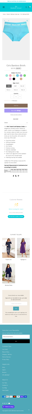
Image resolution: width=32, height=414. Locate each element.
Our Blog (4, 387)
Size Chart (15, 118)
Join (16, 308)
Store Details (5, 390)
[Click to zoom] (27, 20)
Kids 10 (22, 86)
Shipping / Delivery (7, 354)
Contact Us (5, 385)
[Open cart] (29, 7)
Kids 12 (16, 89)
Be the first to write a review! (16, 216)
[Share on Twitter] (16, 176)
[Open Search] (26, 7)
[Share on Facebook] (13, 176)
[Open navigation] (3, 7)
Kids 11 (8, 89)
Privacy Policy (5, 359)
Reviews (4, 372)
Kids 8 (9, 86)
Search (4, 369)
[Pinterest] (7, 403)
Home (4, 14)
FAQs (3, 367)
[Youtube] (9, 403)
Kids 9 (16, 86)
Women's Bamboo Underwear (12, 14)
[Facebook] (3, 403)
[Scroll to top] (28, 409)
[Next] (8, 20)
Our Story (4, 382)
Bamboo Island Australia (17, 410)
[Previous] (5, 20)
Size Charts (5, 349)
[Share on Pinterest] (18, 176)
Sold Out (16, 105)
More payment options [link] (16, 114)
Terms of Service (6, 357)
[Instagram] (5, 403)
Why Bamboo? (5, 375)
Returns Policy (5, 352)
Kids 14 (23, 89)
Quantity (16, 93)
